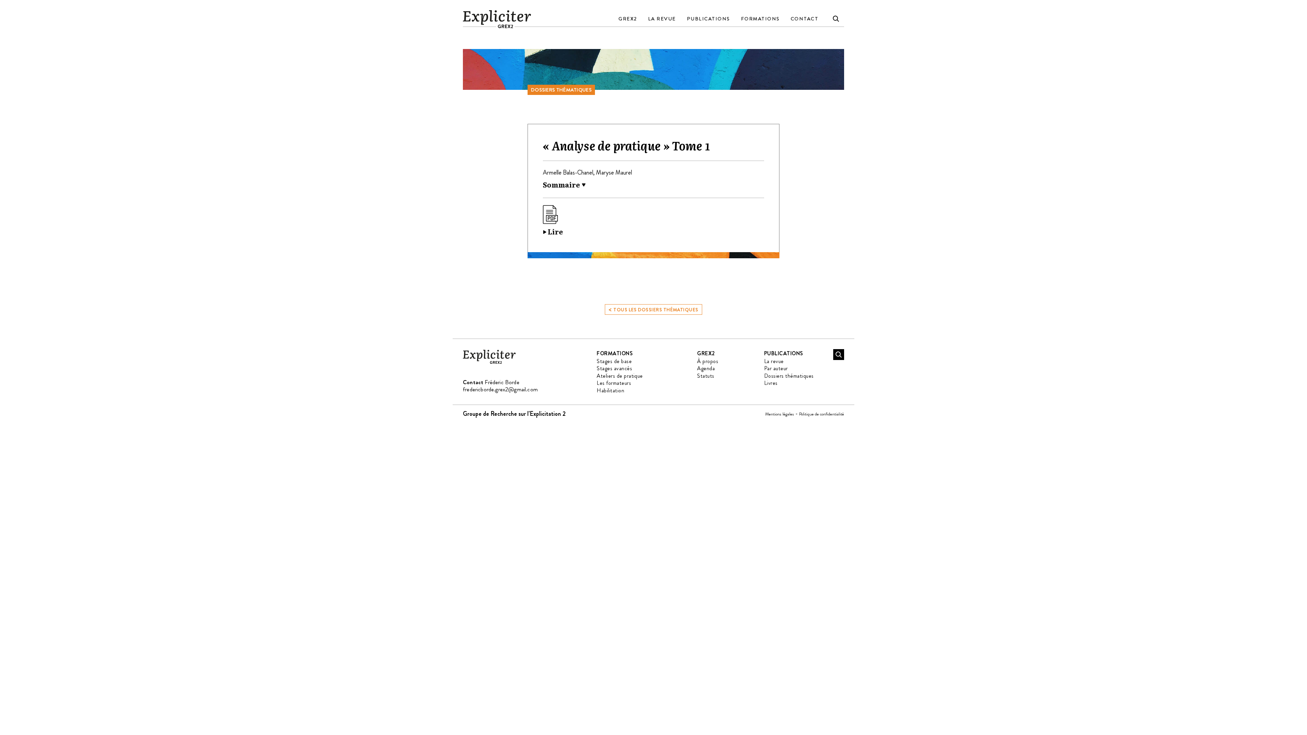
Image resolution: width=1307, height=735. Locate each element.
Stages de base (614, 361)
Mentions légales (779, 414)
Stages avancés (614, 368)
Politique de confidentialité (821, 414)
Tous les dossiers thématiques (653, 309)
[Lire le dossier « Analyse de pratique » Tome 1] (553, 221)
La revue (662, 18)
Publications (708, 18)
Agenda (706, 368)
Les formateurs (614, 383)
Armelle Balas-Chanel (568, 172)
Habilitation (610, 390)
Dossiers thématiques (561, 90)
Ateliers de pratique (620, 376)
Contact (805, 18)
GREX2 (627, 18)
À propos (707, 361)
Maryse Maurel (614, 172)
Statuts (705, 376)
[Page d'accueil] (489, 362)
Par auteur (776, 368)
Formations (760, 18)
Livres (771, 383)
